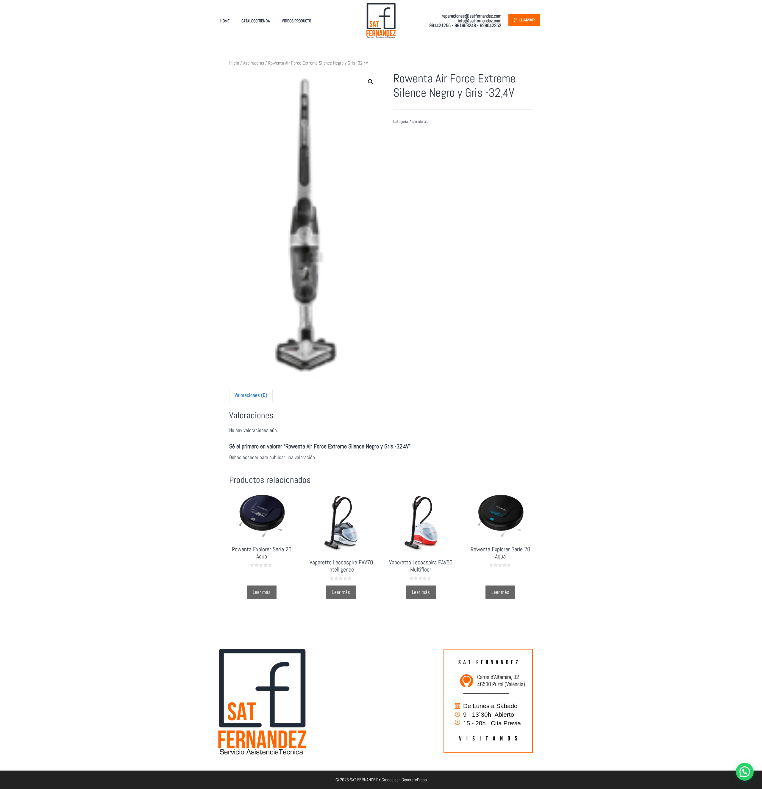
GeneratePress (414, 779)
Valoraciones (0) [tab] (251, 395)
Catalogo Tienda (255, 21)
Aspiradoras (253, 63)
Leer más (262, 592)
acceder (250, 457)
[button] (370, 81)
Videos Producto (296, 21)
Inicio (234, 63)
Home (224, 21)
